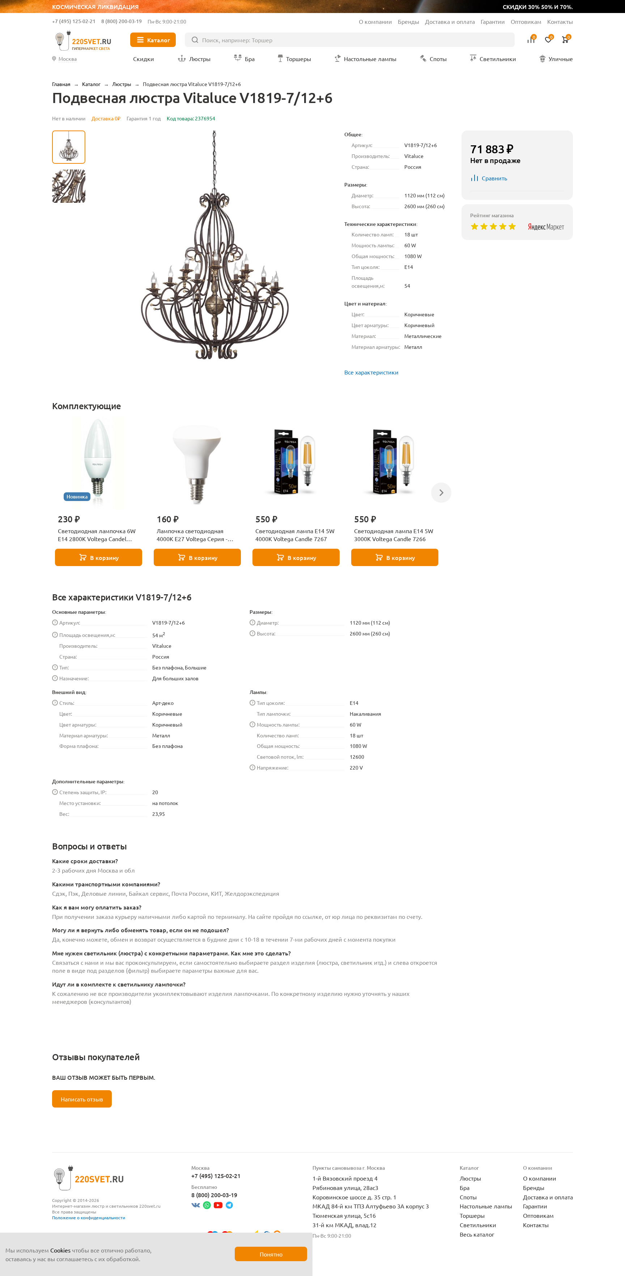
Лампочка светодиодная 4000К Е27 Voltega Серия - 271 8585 (192, 535)
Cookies (60, 1250)
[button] (69, 320)
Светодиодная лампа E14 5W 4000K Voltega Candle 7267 (295, 534)
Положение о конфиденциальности (88, 1217)
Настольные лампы (486, 1205)
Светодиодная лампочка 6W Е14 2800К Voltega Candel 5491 (97, 535)
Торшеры (472, 1215)
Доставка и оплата (450, 21)
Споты (468, 1196)
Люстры (470, 1178)
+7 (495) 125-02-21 (73, 21)
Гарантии (493, 21)
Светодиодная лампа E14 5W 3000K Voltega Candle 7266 (393, 534)
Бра (464, 1187)
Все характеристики (371, 372)
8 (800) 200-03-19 (121, 21)
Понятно (271, 1254)
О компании (375, 21)
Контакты (560, 21)
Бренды (408, 21)
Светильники (478, 1224)
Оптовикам (526, 21)
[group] (215, 254)
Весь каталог (477, 1234)
